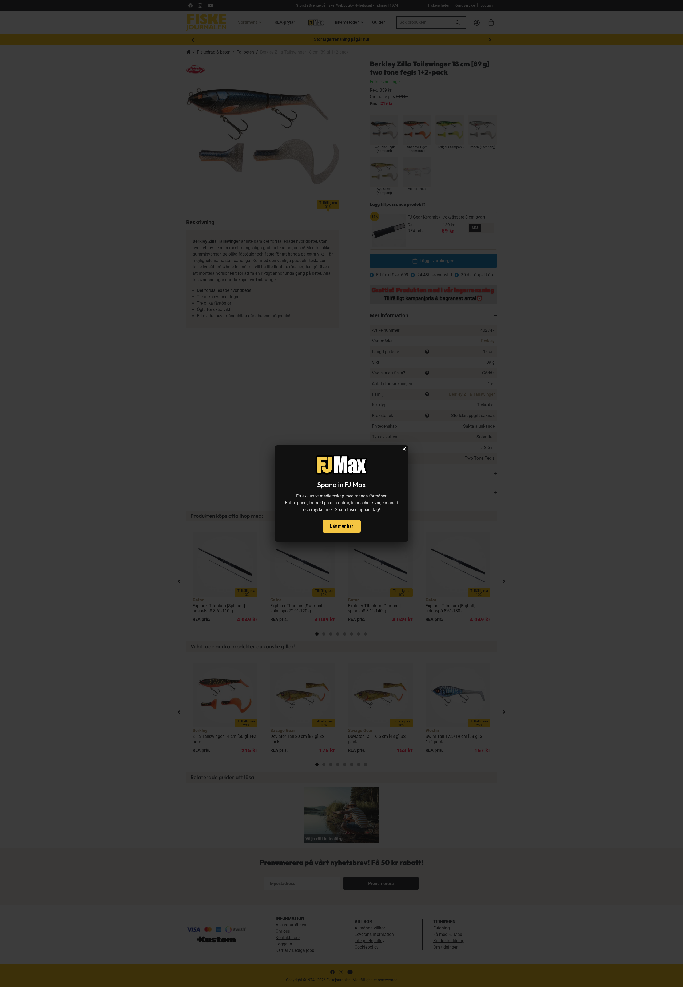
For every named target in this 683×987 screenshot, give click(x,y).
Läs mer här (341, 526)
